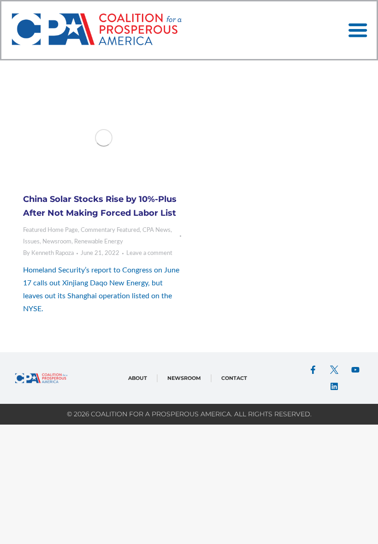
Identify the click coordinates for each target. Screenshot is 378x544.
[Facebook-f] (313, 369)
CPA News (156, 230)
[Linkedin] (334, 386)
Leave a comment (149, 253)
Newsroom (56, 242)
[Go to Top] (364, 530)
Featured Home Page (50, 230)
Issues (31, 242)
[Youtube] (355, 369)
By (48, 253)
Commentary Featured (110, 230)
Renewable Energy (98, 242)
